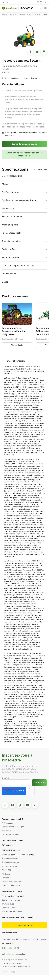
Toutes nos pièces (9, 866)
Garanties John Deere (11, 885)
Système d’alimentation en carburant (19, 200)
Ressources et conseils (12, 891)
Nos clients (6, 830)
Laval (4, 936)
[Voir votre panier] (38, 2)
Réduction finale (9, 249)
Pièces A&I (6, 870)
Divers (5, 282)
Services (5, 878)
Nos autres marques (10, 834)
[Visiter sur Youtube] (28, 805)
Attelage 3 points (10, 224)
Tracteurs (22, 15)
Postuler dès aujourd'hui (12, 911)
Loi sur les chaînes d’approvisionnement (16, 966)
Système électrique (11, 192)
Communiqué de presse (12, 840)
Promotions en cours (11, 850)
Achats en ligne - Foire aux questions (18, 917)
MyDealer (6, 874)
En (46, 2)
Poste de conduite (10, 257)
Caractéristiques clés (12, 176)
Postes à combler (9, 908)
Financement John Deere (12, 882)
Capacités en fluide (11, 241)
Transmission (8, 208)
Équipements (12, 15)
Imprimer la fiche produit (31, 78)
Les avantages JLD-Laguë (13, 827)
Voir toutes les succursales (13, 954)
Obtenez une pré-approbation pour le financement (24, 154)
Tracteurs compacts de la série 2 (37, 15)
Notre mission (7, 823)
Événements (7, 845)
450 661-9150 (8, 944)
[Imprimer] (44, 52)
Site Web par (6, 972)
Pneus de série (9, 273)
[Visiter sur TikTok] (20, 805)
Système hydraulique (12, 216)
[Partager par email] (37, 52)
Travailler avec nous (10, 904)
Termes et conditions (10, 78)
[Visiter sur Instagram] (13, 805)
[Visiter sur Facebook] (5, 805)
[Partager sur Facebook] (30, 52)
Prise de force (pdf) (11, 233)
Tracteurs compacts (29, 15)
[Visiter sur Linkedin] (35, 805)
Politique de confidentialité (11, 963)
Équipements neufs (10, 858)
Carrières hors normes (11, 900)
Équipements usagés (10, 862)
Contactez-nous (24, 925)
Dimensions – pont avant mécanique (19, 265)
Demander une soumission (24, 144)
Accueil (4, 15)
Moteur (5, 184)
